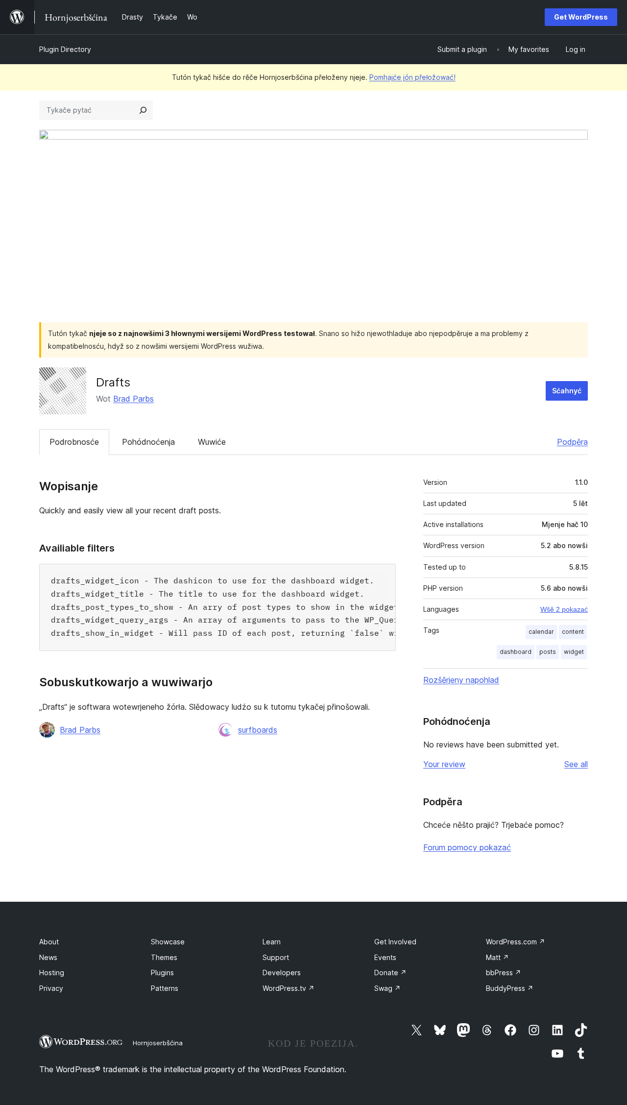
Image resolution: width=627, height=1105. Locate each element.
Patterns (164, 988)
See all (576, 764)
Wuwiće (212, 442)
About (49, 941)
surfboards (257, 730)
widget (574, 651)
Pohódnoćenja (148, 442)
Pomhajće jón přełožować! (412, 77)
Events (385, 957)
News (48, 957)
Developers (282, 972)
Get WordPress (581, 17)
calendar (541, 631)
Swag (387, 988)
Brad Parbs (133, 399)
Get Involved (395, 941)
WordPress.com (515, 941)
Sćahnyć (566, 390)
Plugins (162, 972)
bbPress (503, 972)
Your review (444, 764)
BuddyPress (509, 988)
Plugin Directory (65, 49)
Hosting (51, 972)
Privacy (51, 988)
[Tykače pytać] (143, 110)
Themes (164, 957)
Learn (272, 941)
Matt (497, 957)
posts (547, 651)
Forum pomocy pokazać (467, 847)
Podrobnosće (74, 442)
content (573, 631)
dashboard (515, 651)
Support (276, 957)
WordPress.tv (288, 988)
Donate (390, 972)
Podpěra (572, 442)
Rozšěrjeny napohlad (461, 680)
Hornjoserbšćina (158, 1043)
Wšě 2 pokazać (564, 609)
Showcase (168, 941)
